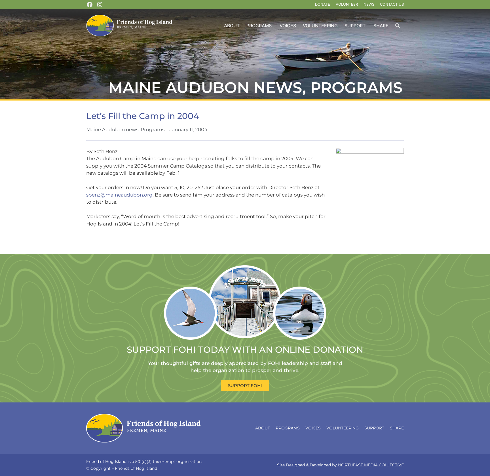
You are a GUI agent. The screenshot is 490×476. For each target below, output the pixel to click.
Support (355, 25)
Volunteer (347, 4)
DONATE (322, 4)
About (232, 25)
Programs (259, 25)
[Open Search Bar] (397, 25)
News (369, 4)
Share (380, 25)
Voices (288, 25)
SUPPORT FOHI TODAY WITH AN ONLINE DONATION (245, 349)
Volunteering (320, 25)
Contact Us (392, 4)
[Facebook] (89, 4)
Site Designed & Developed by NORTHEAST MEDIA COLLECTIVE (340, 464)
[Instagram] (99, 4)
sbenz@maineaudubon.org (119, 195)
